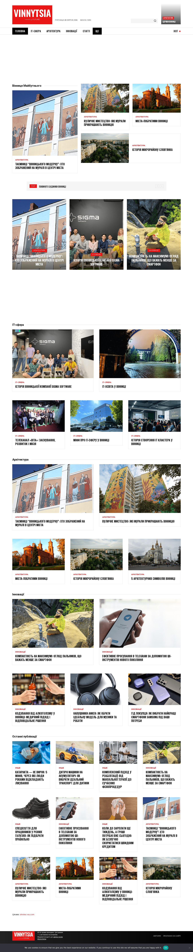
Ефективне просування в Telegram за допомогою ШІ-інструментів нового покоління (136, 658)
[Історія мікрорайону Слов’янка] (105, 148)
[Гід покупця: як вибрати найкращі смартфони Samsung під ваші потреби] (154, 689)
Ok (165, 947)
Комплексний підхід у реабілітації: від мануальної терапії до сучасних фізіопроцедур (116, 779)
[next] (161, 186)
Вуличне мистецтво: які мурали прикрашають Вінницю (105, 123)
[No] (189, 947)
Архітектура (168, 18)
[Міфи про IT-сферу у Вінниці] (96, 416)
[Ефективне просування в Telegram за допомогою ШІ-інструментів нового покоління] (140, 623)
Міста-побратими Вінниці (151, 121)
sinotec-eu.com (27, 914)
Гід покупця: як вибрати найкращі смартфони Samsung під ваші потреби (153, 717)
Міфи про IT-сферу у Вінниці (91, 440)
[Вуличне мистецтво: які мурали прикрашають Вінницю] (105, 98)
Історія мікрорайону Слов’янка (152, 149)
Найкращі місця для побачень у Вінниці (60, 186)
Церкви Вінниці (169, 21)
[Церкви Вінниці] (171, 13)
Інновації (153, 250)
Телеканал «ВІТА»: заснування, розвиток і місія (35, 442)
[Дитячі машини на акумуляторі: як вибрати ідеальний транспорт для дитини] (75, 752)
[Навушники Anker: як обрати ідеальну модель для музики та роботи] (96, 689)
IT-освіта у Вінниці (114, 386)
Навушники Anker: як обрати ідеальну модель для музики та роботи (95, 717)
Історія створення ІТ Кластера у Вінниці (152, 442)
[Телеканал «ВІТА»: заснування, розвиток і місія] (38, 416)
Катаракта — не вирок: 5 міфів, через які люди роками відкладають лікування (31, 777)
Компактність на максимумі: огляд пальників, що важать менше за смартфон (153, 260)
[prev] (157, 186)
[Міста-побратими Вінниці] (157, 98)
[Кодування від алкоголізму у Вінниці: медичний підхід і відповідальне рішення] (38, 689)
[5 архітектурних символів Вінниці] (154, 554)
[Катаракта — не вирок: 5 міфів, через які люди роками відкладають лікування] (31, 752)
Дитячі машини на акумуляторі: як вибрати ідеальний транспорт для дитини (74, 777)
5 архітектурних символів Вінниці (153, 578)
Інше (17, 768)
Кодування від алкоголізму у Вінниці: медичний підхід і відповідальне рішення (35, 717)
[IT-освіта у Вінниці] (140, 353)
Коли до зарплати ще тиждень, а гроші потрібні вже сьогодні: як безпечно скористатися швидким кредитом (118, 837)
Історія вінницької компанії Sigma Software (96, 262)
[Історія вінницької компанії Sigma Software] (96, 234)
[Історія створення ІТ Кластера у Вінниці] (154, 416)
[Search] (155, 21)
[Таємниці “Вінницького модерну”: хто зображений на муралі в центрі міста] (45, 123)
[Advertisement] (96, 56)
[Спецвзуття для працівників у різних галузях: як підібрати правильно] (31, 808)
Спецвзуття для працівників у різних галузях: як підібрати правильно (29, 833)
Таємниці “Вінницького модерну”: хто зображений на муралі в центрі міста (40, 166)
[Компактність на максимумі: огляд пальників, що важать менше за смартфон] (154, 234)
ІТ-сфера (96, 254)
